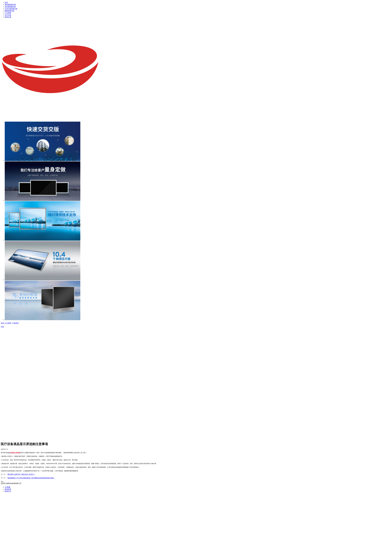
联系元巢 (8, 17)
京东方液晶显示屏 (11, 9)
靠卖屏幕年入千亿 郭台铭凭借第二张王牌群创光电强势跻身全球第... (31, 478)
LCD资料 (8, 13)
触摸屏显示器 (9, 11)
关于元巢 (8, 15)
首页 (6, 2)
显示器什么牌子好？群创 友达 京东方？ (21, 474)
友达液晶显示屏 (10, 6)
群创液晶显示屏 (10, 4)
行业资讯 (15, 323)
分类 (2, 327)
